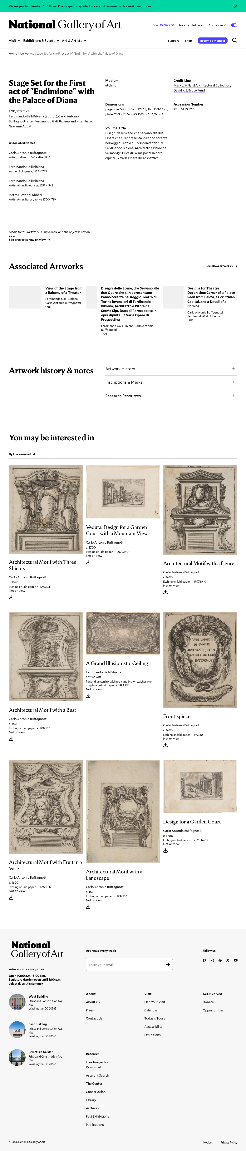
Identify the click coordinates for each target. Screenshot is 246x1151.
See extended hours (191, 25)
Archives (92, 1108)
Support (173, 40)
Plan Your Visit (154, 1002)
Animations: (218, 25)
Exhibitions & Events (39, 40)
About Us (93, 1002)
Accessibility (153, 1026)
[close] (235, 6)
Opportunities (213, 1010)
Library (91, 1100)
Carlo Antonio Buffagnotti (28, 153)
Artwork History (120, 368)
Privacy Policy (229, 1142)
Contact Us (94, 1018)
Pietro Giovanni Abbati (25, 195)
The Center (94, 1083)
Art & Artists (72, 40)
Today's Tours (154, 1018)
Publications (95, 1124)
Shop (188, 40)
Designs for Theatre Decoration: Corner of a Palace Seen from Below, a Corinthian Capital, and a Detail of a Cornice (211, 297)
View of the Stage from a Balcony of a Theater (63, 290)
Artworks (26, 53)
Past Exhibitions (97, 1116)
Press (90, 1010)
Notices (208, 1142)
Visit (12, 40)
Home (13, 53)
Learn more (143, 6)
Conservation (96, 1091)
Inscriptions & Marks (123, 382)
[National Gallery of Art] (36, 949)
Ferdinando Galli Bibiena (26, 167)
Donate (208, 1002)
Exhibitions (152, 1035)
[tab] (22, 454)
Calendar (151, 1010)
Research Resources (123, 395)
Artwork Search (97, 1075)
